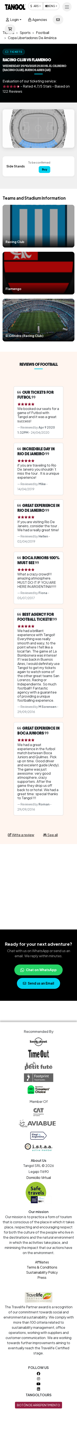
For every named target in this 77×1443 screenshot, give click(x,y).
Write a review (22, 835)
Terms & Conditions (42, 1267)
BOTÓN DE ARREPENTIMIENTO (38, 1405)
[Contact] (58, 19)
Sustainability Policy (42, 1272)
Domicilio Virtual (38, 1177)
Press (41, 1277)
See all (52, 835)
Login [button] (14, 19)
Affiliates (42, 1262)
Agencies (39, 19)
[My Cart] (10, 29)
